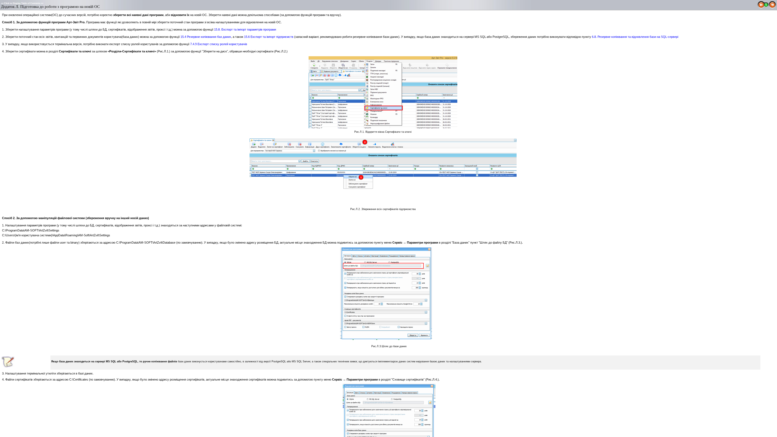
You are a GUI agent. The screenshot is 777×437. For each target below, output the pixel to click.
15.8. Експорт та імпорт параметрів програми (245, 29)
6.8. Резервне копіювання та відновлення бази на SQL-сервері (635, 36)
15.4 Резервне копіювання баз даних (205, 36)
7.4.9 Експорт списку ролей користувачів (218, 44)
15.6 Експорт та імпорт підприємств (268, 36)
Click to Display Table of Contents (22, 3)
